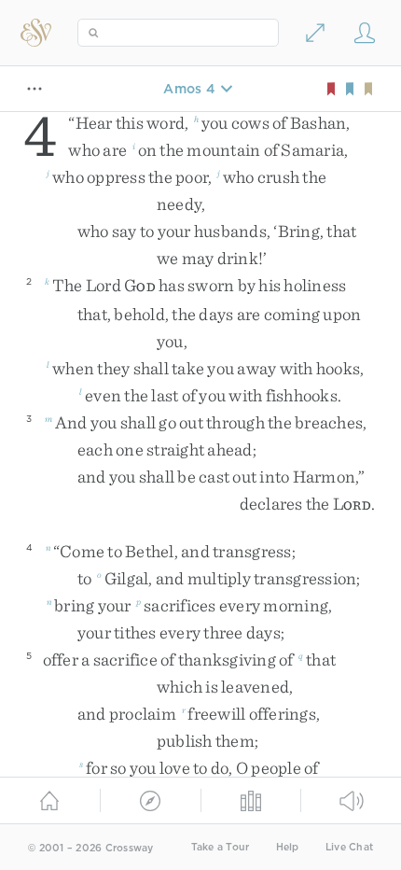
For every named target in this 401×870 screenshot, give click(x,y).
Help (287, 847)
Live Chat (349, 847)
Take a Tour (220, 847)
